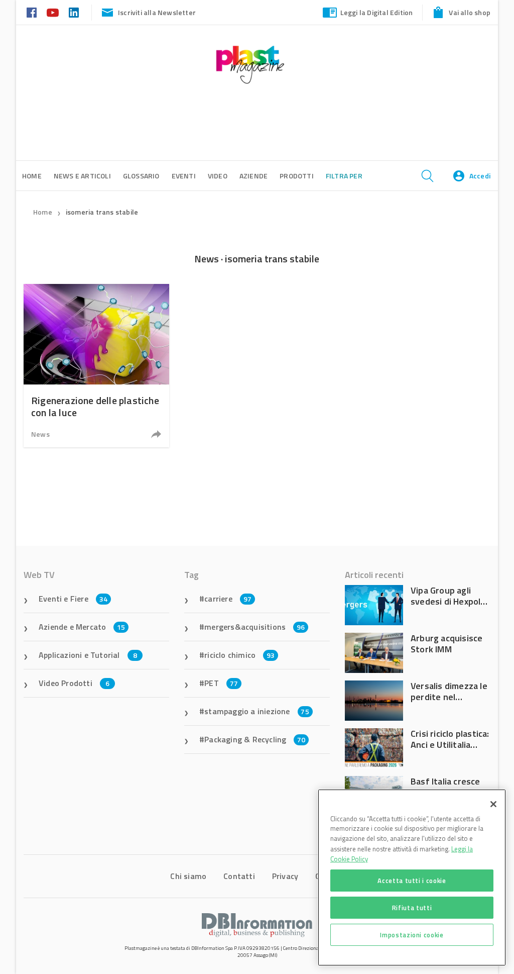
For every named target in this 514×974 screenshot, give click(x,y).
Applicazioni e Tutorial (88, 655)
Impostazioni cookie (411, 935)
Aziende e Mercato (82, 627)
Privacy (285, 876)
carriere (227, 599)
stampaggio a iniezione (256, 711)
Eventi (184, 175)
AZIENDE (253, 175)
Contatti (239, 876)
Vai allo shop (469, 12)
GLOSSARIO (141, 175)
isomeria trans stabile (102, 212)
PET (221, 683)
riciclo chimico (239, 655)
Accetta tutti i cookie (411, 880)
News (40, 434)
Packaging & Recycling (254, 739)
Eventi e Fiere (73, 599)
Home (42, 212)
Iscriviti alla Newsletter (157, 12)
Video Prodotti (74, 683)
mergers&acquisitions (254, 627)
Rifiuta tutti (412, 908)
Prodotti (297, 175)
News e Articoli (82, 175)
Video (217, 175)
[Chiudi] (493, 804)
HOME (32, 175)
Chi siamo (188, 876)
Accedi (479, 175)
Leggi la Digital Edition (376, 12)
